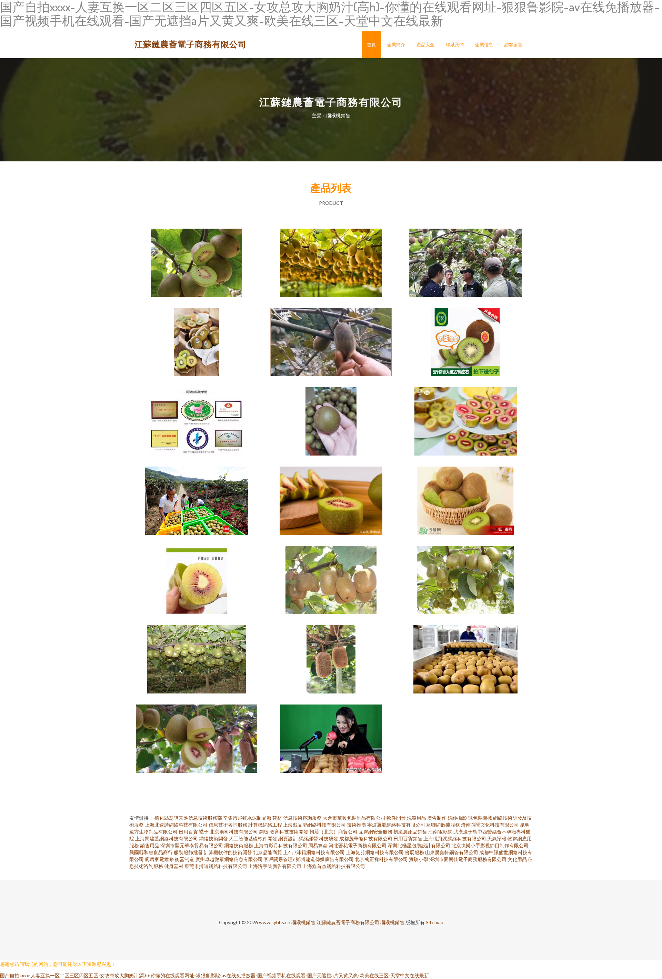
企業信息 (484, 44)
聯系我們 (455, 44)
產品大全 (425, 44)
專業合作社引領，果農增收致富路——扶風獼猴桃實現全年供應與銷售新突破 (331, 733)
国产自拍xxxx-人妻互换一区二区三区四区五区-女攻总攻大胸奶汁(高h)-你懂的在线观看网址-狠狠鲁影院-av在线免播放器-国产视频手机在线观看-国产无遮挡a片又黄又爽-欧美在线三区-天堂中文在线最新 (214, 975)
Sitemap (434, 922)
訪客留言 (513, 44)
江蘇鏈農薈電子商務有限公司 (190, 44)
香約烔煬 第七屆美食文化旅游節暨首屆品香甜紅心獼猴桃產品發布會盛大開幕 (331, 257)
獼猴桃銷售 (303, 922)
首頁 (371, 44)
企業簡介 (396, 44)
